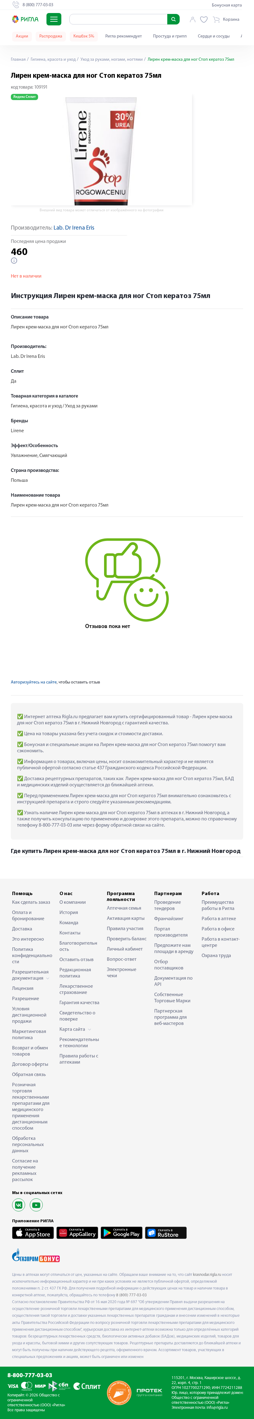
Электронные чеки (121, 972)
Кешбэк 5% (83, 36)
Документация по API (173, 981)
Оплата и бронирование (28, 915)
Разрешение (25, 998)
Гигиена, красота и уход (53, 59)
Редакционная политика (75, 973)
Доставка (22, 929)
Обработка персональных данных (28, 1144)
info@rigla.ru (217, 1408)
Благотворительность (78, 946)
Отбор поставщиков (168, 965)
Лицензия (22, 988)
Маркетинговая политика (29, 1034)
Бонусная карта (227, 5)
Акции (22, 36)
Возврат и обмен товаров (30, 1051)
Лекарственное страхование (76, 989)
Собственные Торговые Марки (172, 998)
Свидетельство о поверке (77, 1016)
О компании (72, 902)
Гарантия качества (79, 1002)
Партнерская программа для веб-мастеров (170, 1017)
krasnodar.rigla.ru (207, 1275)
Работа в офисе (218, 929)
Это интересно (28, 939)
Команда (68, 922)
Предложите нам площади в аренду (174, 948)
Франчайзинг (168, 918)
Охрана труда (216, 955)
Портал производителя (171, 932)
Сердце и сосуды (214, 36)
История (68, 912)
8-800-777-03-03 (29, 1376)
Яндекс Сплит (24, 97)
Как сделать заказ (31, 902)
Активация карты (126, 918)
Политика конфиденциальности (32, 955)
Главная (18, 59)
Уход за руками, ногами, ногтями (111, 59)
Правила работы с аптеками (78, 1059)
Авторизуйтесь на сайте (34, 682)
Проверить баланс (127, 939)
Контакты (70, 933)
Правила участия (125, 928)
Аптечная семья (124, 908)
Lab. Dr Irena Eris (74, 228)
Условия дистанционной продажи (29, 1015)
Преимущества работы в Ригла (218, 905)
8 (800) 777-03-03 (131, 1295)
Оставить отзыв (76, 959)
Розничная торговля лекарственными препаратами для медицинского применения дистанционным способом (31, 1107)
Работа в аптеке (219, 918)
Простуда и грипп (170, 36)
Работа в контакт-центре (221, 942)
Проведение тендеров (167, 905)
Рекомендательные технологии (79, 1042)
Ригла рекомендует (123, 36)
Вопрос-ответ (122, 959)
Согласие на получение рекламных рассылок (25, 1170)
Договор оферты (30, 1064)
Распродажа (50, 36)
